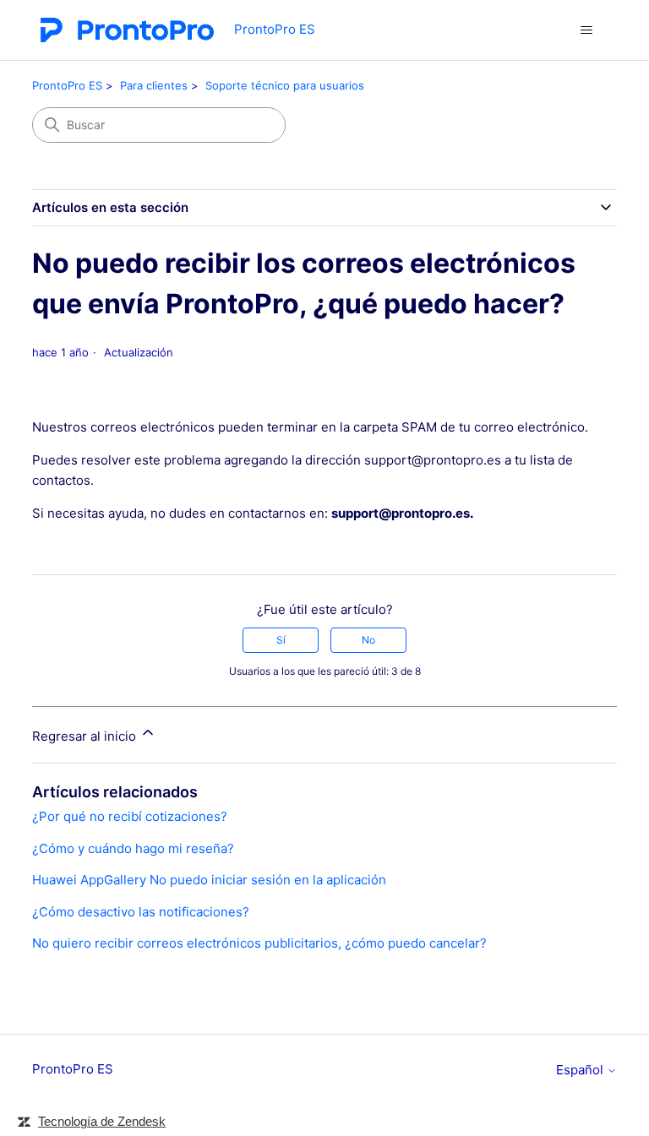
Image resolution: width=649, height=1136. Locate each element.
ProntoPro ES (67, 85)
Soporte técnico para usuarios (284, 85)
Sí (281, 639)
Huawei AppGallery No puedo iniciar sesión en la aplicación (209, 880)
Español (581, 1070)
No (368, 639)
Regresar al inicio (85, 736)
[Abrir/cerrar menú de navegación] (587, 30)
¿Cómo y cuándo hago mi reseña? (133, 848)
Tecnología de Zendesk (102, 1121)
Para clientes (154, 85)
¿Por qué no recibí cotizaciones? (129, 816)
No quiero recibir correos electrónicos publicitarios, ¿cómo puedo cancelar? (259, 943)
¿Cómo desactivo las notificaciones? (140, 912)
